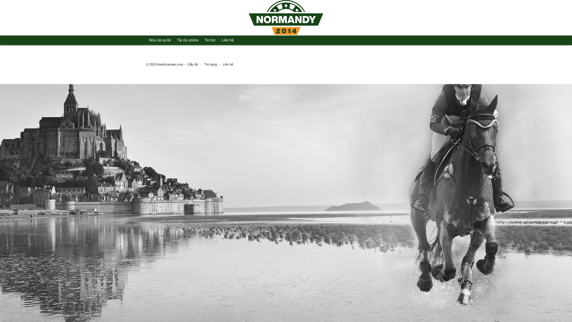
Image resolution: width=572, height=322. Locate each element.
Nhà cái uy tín (160, 40)
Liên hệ (228, 40)
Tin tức (210, 40)
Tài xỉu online (188, 40)
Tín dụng (210, 64)
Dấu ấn (193, 64)
